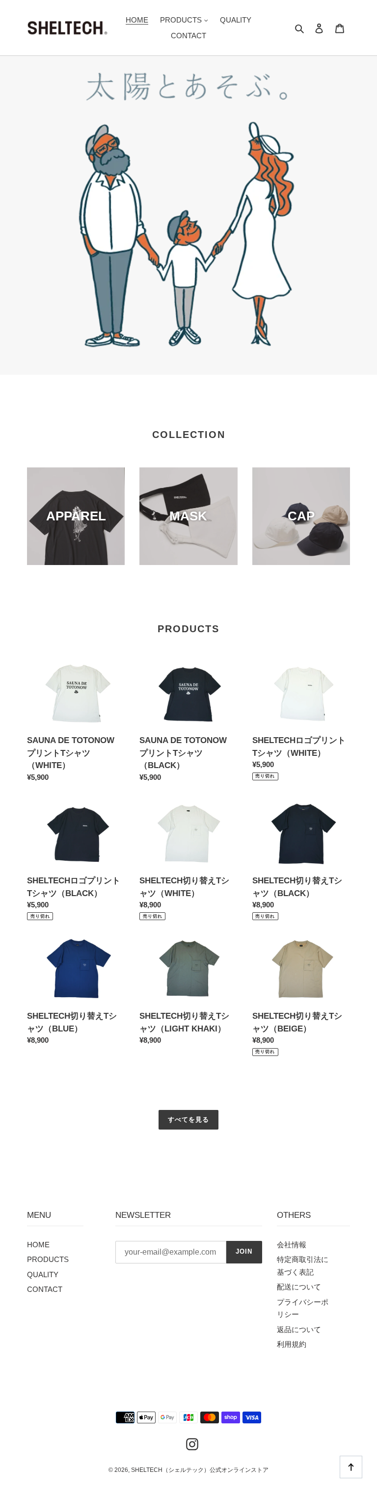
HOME (38, 1244)
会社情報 (291, 1244)
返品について (299, 1329)
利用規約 (291, 1344)
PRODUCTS (48, 1259)
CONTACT (44, 1289)
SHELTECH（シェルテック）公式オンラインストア (200, 1470)
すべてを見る (188, 1119)
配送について (299, 1287)
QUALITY (42, 1274)
